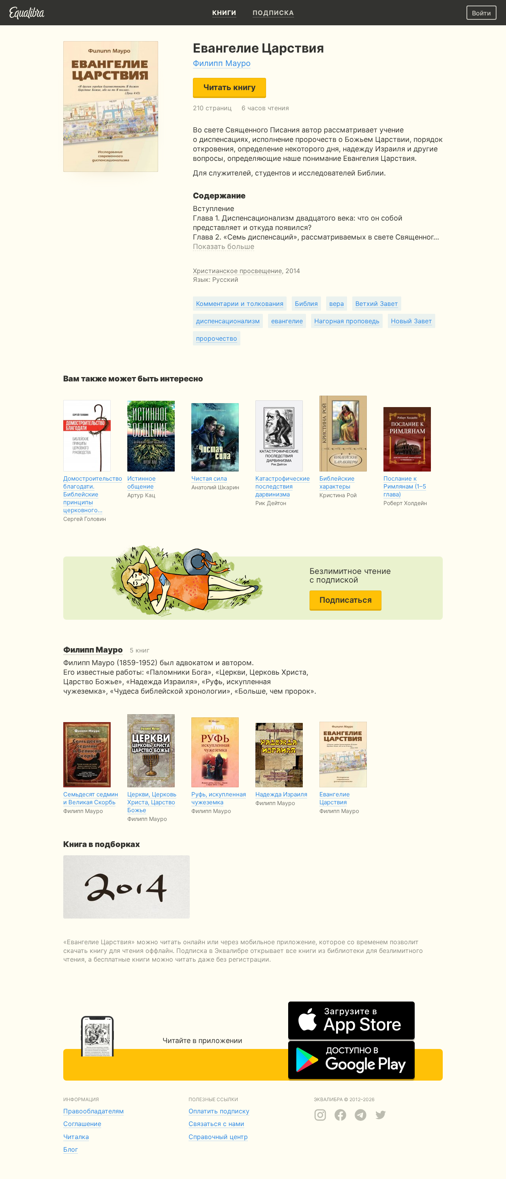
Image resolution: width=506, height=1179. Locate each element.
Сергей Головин (84, 518)
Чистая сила (209, 478)
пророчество (216, 338)
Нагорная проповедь (347, 321)
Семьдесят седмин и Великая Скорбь (90, 798)
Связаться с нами (216, 1124)
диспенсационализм (228, 321)
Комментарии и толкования (239, 303)
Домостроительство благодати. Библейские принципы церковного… (92, 494)
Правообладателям (93, 1111)
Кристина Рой (338, 495)
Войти (481, 13)
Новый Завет (411, 321)
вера (336, 303)
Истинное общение (141, 482)
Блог (70, 1149)
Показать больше (223, 246)
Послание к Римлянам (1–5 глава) (404, 486)
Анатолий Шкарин (215, 487)
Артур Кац (141, 495)
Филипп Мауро (222, 63)
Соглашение (82, 1124)
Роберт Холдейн (405, 503)
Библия (306, 303)
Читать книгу (229, 87)
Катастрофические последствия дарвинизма (282, 486)
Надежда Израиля (281, 794)
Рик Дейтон (270, 503)
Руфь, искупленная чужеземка (218, 798)
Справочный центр (218, 1137)
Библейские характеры (337, 482)
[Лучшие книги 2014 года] (126, 887)
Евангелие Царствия (334, 798)
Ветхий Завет (376, 303)
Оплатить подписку (219, 1111)
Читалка (76, 1137)
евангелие (287, 321)
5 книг (106, 650)
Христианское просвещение (237, 271)
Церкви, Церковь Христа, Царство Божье (151, 802)
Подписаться (345, 600)
